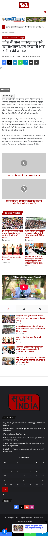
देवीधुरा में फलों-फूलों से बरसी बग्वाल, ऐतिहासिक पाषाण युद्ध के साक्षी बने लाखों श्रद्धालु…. (12, 234)
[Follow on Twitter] (12, 56)
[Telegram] (25, 62)
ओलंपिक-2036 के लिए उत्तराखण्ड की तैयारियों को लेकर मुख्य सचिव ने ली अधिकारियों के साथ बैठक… (34, 260)
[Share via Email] (31, 62)
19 (17, 480)
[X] (9, 62)
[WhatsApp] (20, 62)
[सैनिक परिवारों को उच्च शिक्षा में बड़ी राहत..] (12, 249)
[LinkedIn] (15, 62)
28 (30, 485)
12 (17, 476)
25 (11, 485)
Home (6, 33)
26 (18, 485)
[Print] (36, 62)
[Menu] (3, 12)
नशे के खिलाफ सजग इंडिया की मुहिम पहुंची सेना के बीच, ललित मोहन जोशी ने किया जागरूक (35, 234)
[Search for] (45, 12)
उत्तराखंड (11, 33)
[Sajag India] (24, 5)
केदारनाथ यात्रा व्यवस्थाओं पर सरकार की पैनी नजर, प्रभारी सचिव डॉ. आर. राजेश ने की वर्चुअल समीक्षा (30, 360)
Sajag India (7, 56)
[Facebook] (4, 62)
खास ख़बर (14, 37)
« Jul (3, 495)
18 (11, 480)
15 (37, 476)
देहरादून (22, 37)
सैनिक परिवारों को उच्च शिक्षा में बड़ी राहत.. (12, 258)
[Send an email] (13, 56)
